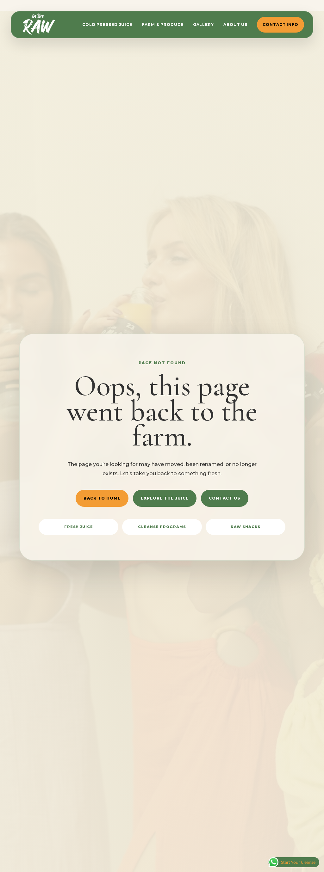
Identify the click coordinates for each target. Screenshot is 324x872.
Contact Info (280, 24)
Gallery (203, 24)
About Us (235, 24)
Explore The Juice (165, 498)
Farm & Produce (163, 24)
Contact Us (224, 498)
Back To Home (102, 498)
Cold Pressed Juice (107, 24)
